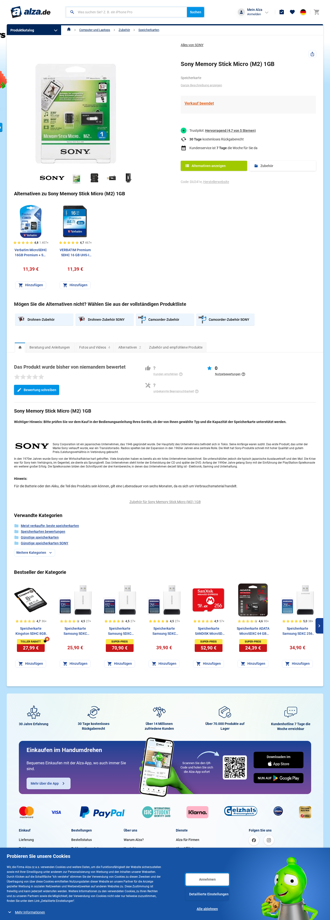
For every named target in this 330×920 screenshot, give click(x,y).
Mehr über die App (45, 783)
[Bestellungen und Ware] (282, 12)
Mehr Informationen (30, 912)
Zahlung (25, 848)
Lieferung (26, 840)
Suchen (195, 12)
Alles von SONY (192, 45)
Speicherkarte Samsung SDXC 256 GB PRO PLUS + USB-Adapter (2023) (297, 631)
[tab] (20, 347)
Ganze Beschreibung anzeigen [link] (201, 85)
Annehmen (207, 879)
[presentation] (20, 347)
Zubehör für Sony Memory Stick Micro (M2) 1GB (165, 502)
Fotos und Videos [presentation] (94, 347)
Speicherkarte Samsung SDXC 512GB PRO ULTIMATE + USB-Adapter (119, 631)
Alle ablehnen (207, 909)
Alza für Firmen (187, 840)
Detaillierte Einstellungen (209, 894)
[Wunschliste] (292, 12)
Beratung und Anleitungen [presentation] (49, 347)
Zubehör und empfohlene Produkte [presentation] (175, 347)
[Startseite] (69, 30)
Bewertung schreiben (40, 390)
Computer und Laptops (94, 30)
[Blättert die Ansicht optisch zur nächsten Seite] (319, 626)
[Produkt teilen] (312, 54)
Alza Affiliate (185, 848)
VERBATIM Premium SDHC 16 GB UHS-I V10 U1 (75, 253)
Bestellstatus (81, 840)
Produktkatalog (22, 30)
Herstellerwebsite (216, 182)
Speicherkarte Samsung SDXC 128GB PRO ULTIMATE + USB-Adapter (75, 631)
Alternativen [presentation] (129, 347)
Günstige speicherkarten (40, 537)
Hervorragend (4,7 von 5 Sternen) (230, 130)
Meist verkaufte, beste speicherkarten (50, 526)
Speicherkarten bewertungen (43, 531)
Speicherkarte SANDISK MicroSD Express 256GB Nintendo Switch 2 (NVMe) (208, 631)
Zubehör (124, 30)
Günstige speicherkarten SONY (44, 543)
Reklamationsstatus (86, 848)
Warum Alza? (134, 840)
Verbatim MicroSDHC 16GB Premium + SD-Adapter (30, 253)
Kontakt (130, 848)
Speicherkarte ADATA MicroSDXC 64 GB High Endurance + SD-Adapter (253, 631)
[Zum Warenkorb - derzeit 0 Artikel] (316, 12)
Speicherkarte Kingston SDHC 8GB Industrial (30, 631)
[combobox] (126, 12)
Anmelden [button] (254, 14)
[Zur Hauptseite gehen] (30, 12)
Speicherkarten (148, 30)
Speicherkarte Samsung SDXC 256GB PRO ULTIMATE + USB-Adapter (164, 631)
